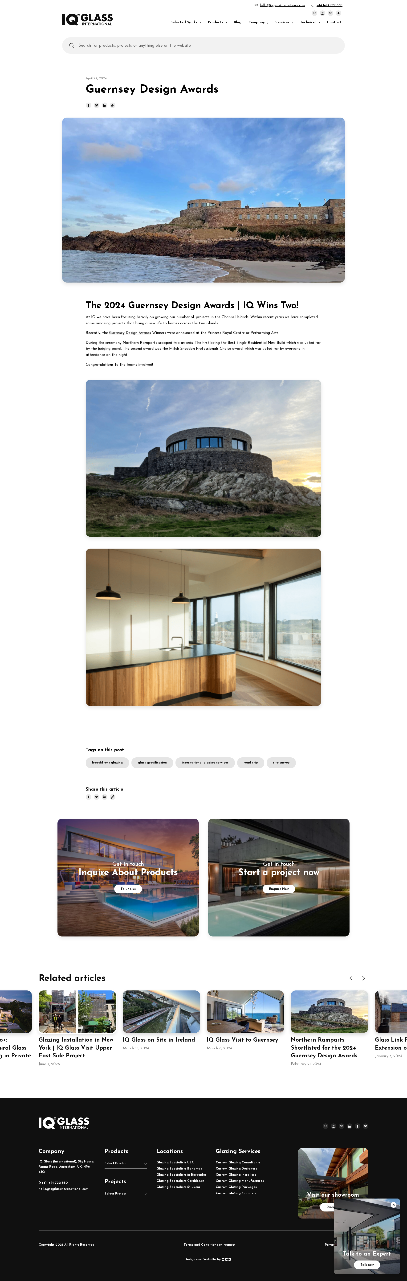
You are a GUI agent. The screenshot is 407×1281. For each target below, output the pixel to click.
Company (256, 22)
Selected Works (184, 22)
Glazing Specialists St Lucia (178, 1187)
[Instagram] (322, 13)
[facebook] (88, 105)
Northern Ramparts (140, 343)
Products (215, 22)
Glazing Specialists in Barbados (181, 1174)
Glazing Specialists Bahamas (179, 1168)
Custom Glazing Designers (236, 1168)
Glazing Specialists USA (175, 1162)
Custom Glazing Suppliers (236, 1193)
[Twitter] (365, 1126)
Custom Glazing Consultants (238, 1162)
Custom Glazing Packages (236, 1187)
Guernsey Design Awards (130, 333)
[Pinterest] (330, 13)
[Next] (363, 978)
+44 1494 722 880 (329, 5)
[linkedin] (104, 105)
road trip (251, 762)
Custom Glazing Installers (236, 1174)
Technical (308, 22)
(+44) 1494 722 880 (53, 1182)
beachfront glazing (107, 762)
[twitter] (96, 105)
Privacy (330, 1244)
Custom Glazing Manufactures (240, 1180)
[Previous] (351, 978)
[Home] (87, 24)
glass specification (152, 762)
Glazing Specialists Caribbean (180, 1180)
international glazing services (205, 762)
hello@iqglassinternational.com (282, 5)
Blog (237, 22)
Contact (334, 22)
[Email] (314, 13)
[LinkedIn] (349, 1126)
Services (282, 22)
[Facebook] (357, 1126)
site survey (281, 762)
